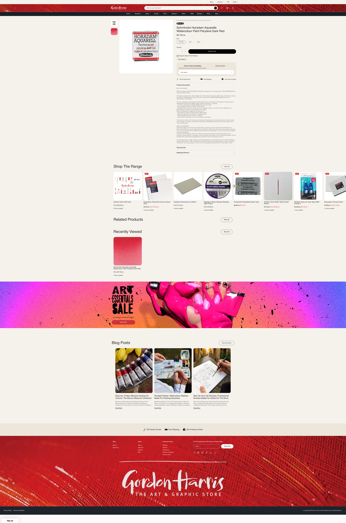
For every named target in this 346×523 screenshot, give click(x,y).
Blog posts (121, 343)
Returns (165, 447)
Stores (140, 445)
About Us (140, 447)
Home (178, 20)
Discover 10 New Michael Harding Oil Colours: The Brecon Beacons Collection (133, 397)
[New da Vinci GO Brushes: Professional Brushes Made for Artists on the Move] (212, 370)
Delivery (165, 445)
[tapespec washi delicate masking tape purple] (218, 186)
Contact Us (166, 450)
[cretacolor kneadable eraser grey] (248, 186)
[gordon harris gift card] (128, 186)
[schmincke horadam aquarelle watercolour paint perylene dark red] (128, 251)
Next (234, 186)
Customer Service (168, 441)
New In (115, 445)
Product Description (183, 85)
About (140, 441)
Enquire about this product (188, 56)
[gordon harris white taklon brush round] (278, 186)
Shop (114, 441)
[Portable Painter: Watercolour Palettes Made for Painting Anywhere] (173, 370)
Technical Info (181, 147)
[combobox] (181, 8)
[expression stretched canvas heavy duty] (158, 186)
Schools (140, 450)
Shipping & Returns (183, 152)
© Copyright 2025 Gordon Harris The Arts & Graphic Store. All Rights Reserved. (322, 510)
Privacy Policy (167, 454)
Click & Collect (220, 66)
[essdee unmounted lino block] (188, 186)
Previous (119, 46)
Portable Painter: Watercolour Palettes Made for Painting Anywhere (171, 397)
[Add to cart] (259, 197)
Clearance (116, 447)
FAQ (139, 452)
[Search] (215, 8)
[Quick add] (139, 197)
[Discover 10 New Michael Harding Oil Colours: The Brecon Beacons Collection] (134, 370)
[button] (128, 14)
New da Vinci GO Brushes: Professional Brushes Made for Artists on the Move (211, 397)
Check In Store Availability (192, 66)
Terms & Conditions (168, 452)
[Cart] (233, 8)
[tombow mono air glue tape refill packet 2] (308, 186)
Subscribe (227, 446)
